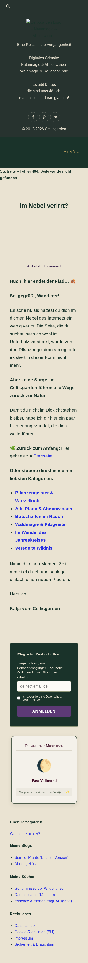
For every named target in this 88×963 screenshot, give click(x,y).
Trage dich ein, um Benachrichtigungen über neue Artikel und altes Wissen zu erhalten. (40, 670)
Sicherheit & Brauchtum (34, 944)
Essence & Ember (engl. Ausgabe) (43, 901)
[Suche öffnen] (8, 6)
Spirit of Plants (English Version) (41, 857)
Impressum (24, 938)
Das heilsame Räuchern (35, 895)
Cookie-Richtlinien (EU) (34, 932)
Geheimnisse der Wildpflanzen (40, 888)
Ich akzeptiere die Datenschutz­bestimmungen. (43, 698)
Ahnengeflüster (27, 864)
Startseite (8, 171)
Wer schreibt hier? (25, 834)
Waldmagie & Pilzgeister (41, 524)
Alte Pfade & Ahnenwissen (43, 508)
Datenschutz (25, 926)
